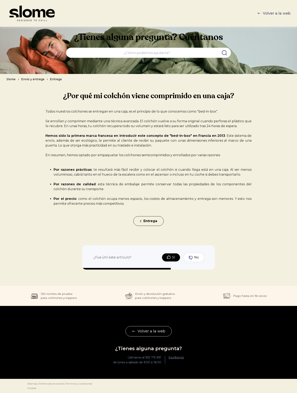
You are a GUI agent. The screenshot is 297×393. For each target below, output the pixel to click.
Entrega (56, 79)
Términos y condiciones (78, 383)
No (196, 257)
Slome (11, 79)
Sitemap (32, 383)
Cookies (31, 388)
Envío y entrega (32, 79)
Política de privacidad (51, 383)
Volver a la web (277, 13)
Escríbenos (176, 357)
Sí (173, 257)
